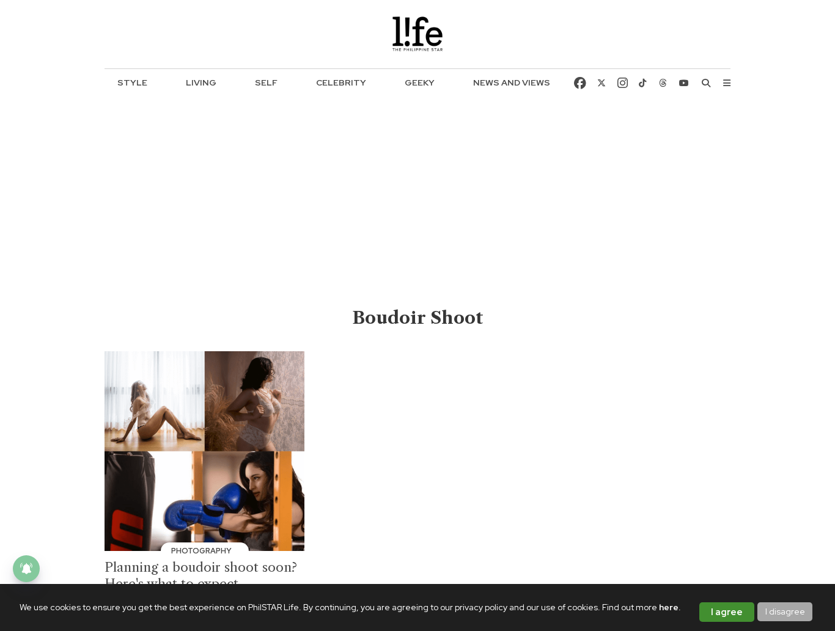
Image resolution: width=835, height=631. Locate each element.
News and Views (511, 82)
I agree (727, 612)
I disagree (785, 611)
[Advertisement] (418, 214)
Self (266, 82)
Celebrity (341, 82)
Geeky (420, 82)
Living (201, 82)
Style (132, 82)
